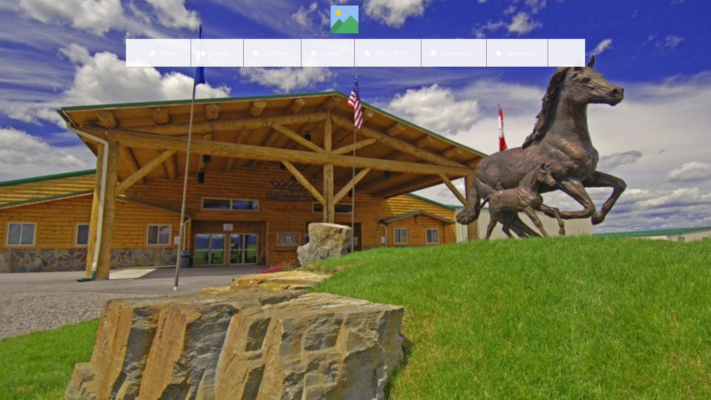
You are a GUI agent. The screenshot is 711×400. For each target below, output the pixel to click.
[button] (412, 52)
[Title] (344, 19)
